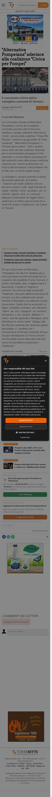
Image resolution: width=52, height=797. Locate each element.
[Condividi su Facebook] (4, 537)
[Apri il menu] (3, 5)
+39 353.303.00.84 (21, 484)
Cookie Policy (10, 766)
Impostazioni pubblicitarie (30, 409)
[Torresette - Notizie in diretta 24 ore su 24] (25, 752)
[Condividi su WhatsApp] (13, 537)
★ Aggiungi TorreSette (25, 517)
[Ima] (25, 558)
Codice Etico (38, 763)
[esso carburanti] (25, 30)
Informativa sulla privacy (31, 415)
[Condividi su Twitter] (8, 537)
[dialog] (25, 398)
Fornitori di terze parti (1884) (15, 392)
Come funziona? (8, 525)
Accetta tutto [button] (26, 420)
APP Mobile (30, 766)
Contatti (21, 763)
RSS (27, 768)
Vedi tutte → (43, 351)
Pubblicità (21, 766)
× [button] (46, 361)
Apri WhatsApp (26, 494)
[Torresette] (11, 5)
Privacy (28, 763)
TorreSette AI (12, 763)
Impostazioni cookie (12, 415)
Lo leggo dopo (42, 108)
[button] (25, 432)
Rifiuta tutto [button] (26, 427)
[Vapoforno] (26, 726)
